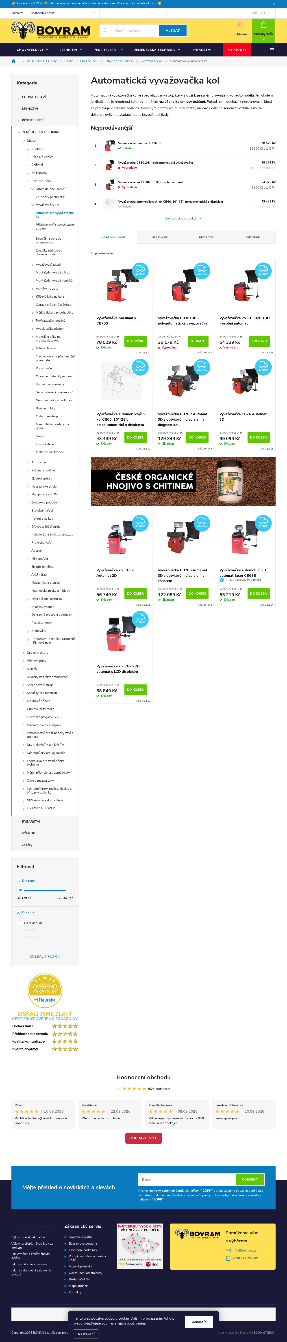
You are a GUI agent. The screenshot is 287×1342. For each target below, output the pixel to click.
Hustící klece (45, 444)
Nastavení (86, 1334)
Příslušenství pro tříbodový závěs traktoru (50, 735)
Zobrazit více (143, 1138)
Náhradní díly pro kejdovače (46, 753)
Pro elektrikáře (41, 542)
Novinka (31, 937)
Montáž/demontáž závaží (53, 272)
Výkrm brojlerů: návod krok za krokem (32, 1245)
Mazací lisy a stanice (45, 583)
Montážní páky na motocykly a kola (48, 339)
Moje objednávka (80, 1266)
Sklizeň (32, 669)
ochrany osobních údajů (166, 1191)
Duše (39, 436)
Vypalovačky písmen (50, 329)
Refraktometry (41, 623)
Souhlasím (199, 1322)
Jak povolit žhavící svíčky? (29, 1264)
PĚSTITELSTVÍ (32, 120)
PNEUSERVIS (41, 181)
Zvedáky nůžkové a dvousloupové (49, 252)
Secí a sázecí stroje (40, 685)
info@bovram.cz (244, 1250)
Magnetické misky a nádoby (50, 591)
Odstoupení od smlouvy (85, 1273)
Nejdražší (206, 237)
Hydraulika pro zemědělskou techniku (46, 763)
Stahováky (38, 631)
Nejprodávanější (114, 237)
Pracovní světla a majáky (44, 725)
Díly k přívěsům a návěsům (45, 745)
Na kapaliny (39, 173)
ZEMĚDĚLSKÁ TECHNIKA (40, 132)
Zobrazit (198, 341)
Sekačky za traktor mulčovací (47, 677)
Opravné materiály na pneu (54, 376)
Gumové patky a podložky (54, 400)
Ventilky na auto (47, 288)
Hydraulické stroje (44, 486)
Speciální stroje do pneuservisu (48, 241)
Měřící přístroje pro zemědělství (48, 772)
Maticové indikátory (49, 452)
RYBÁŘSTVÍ (31, 821)
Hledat (173, 30)
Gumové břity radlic (40, 709)
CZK (262, 13)
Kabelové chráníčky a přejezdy (52, 534)
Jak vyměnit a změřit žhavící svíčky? (30, 1256)
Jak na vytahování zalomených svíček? (32, 1272)
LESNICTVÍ (30, 109)
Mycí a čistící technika (46, 599)
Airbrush (37, 550)
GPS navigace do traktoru (45, 800)
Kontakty (17, 13)
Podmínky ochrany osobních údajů (89, 1258)
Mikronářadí (39, 559)
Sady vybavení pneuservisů (55, 392)
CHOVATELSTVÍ (34, 97)
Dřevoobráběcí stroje (45, 527)
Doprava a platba (80, 1237)
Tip (28, 944)
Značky (27, 845)
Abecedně (252, 237)
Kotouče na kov (42, 518)
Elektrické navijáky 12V (43, 717)
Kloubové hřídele (38, 701)
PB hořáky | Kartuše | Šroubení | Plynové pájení (53, 641)
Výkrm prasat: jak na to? (28, 1237)
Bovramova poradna (83, 1243)
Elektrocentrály (41, 478)
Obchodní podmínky (83, 1250)
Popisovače (44, 368)
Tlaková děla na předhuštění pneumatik (55, 358)
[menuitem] (32, 50)
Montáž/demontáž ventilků (54, 280)
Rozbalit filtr (43, 956)
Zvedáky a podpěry (44, 502)
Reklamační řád (79, 1279)
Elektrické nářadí (42, 567)
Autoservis (38, 462)
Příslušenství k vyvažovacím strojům (55, 227)
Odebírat (250, 1179)
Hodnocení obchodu (43, 13)
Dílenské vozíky (42, 157)
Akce (29, 930)
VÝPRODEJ (30, 833)
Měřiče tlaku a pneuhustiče (54, 312)
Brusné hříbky (45, 408)
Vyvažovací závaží (48, 264)
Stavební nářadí (42, 510)
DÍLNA (31, 141)
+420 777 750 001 (246, 1258)
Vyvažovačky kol (47, 205)
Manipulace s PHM (44, 494)
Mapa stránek (78, 1286)
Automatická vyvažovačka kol (55, 215)
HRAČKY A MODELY (41, 808)
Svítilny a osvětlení (44, 470)
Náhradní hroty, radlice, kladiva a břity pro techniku (49, 791)
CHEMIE (37, 165)
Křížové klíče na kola (50, 297)
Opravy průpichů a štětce (53, 305)
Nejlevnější (160, 237)
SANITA (37, 149)
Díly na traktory (37, 653)
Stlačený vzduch (42, 607)
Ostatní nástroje (47, 416)
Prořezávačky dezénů (50, 320)
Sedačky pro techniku (42, 693)
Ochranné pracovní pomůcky (51, 615)
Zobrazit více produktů (181, 219)
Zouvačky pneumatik (50, 197)
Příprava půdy (36, 661)
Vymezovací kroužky (50, 384)
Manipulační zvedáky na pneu (52, 426)
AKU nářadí (39, 574)
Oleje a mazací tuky (40, 781)
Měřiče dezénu (46, 348)
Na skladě (32, 923)
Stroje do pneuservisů (51, 189)
